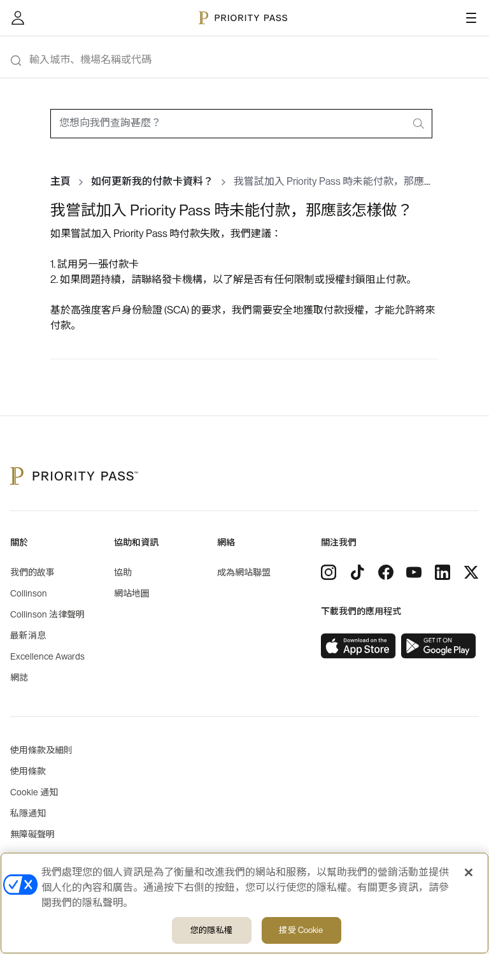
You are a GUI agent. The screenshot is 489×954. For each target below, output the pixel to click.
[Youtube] (414, 572)
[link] (358, 646)
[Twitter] (471, 572)
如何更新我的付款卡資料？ (152, 182)
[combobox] (241, 123)
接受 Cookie (301, 930)
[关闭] (469, 872)
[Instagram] (328, 572)
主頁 (60, 182)
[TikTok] (357, 572)
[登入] (17, 17)
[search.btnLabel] (419, 123)
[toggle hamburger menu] (471, 17)
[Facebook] (385, 572)
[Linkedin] (442, 572)
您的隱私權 (211, 930)
